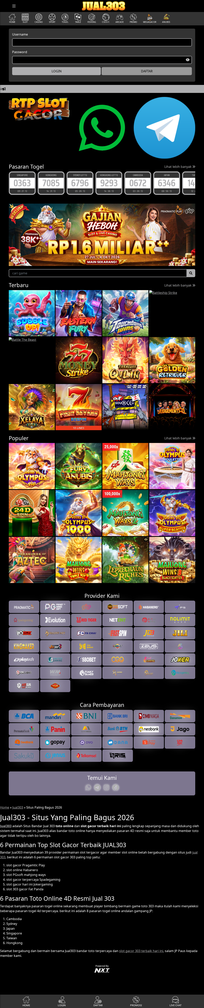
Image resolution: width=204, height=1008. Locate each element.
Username (20, 34)
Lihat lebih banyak (178, 166)
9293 (80, 182)
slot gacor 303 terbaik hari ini (141, 951)
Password (19, 52)
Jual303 (17, 807)
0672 (109, 182)
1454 (167, 182)
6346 (138, 182)
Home (4, 807)
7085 (22, 182)
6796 (51, 182)
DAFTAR (147, 71)
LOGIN (57, 71)
